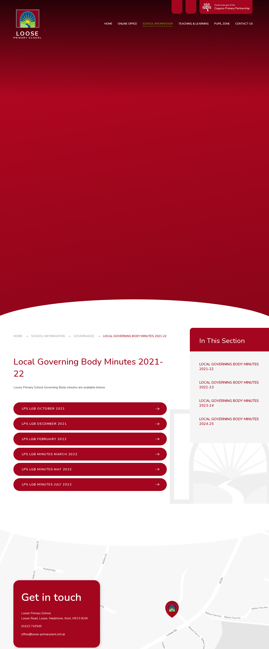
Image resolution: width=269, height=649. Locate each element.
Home (17, 336)
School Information (48, 336)
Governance (84, 336)
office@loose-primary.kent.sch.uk (43, 634)
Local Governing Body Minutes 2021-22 (135, 336)
